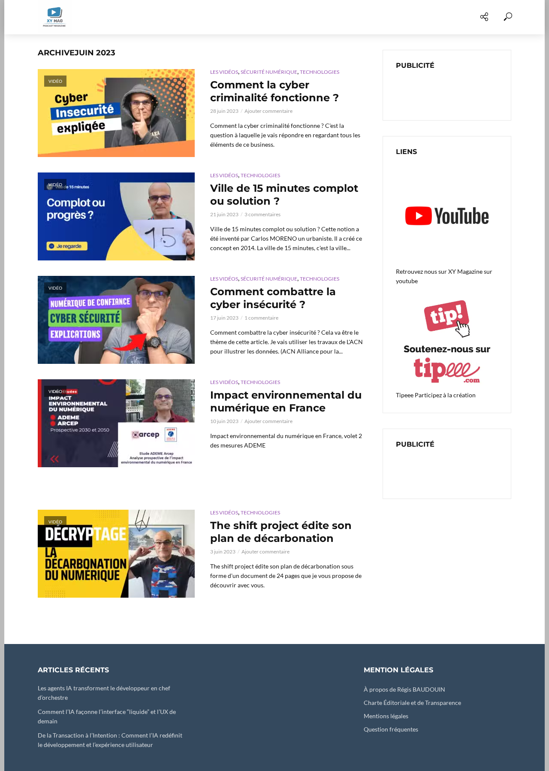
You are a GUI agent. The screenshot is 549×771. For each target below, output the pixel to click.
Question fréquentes (391, 729)
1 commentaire (261, 317)
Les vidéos (107, 17)
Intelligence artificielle (358, 17)
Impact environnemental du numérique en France (286, 401)
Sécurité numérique (270, 17)
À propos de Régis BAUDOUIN (404, 689)
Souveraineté (436, 17)
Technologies (319, 72)
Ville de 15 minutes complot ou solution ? (284, 194)
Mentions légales (386, 716)
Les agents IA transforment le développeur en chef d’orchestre (104, 692)
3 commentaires (262, 214)
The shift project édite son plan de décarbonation (281, 531)
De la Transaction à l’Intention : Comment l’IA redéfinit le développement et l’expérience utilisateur (110, 740)
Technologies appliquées (180, 17)
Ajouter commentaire (268, 111)
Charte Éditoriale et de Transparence (412, 702)
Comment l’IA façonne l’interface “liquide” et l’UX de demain (107, 716)
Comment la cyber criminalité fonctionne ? (274, 91)
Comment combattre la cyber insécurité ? (273, 298)
